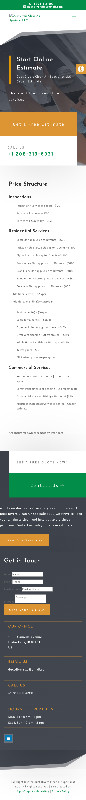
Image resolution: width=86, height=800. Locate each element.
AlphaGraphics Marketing (33, 791)
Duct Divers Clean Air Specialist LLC (44, 76)
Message (9, 601)
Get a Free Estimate (39, 124)
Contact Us (44, 485)
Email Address (12, 589)
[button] (81, 69)
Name (7, 574)
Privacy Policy (60, 791)
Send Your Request (27, 609)
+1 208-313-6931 (31, 154)
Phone (8, 581)
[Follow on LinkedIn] (8, 738)
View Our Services (24, 540)
